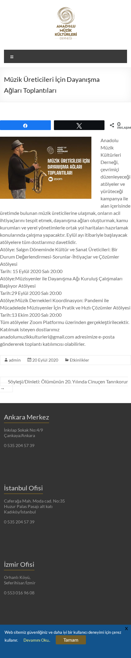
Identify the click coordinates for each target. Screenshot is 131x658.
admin (15, 359)
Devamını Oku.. (36, 640)
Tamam (70, 640)
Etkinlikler (79, 359)
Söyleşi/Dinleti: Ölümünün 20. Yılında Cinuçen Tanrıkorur (64, 384)
